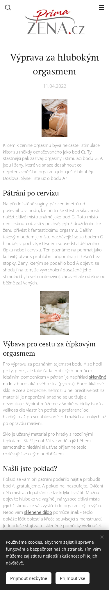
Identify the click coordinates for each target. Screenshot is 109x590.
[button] (7, 7)
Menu (102, 7)
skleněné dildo (38, 512)
